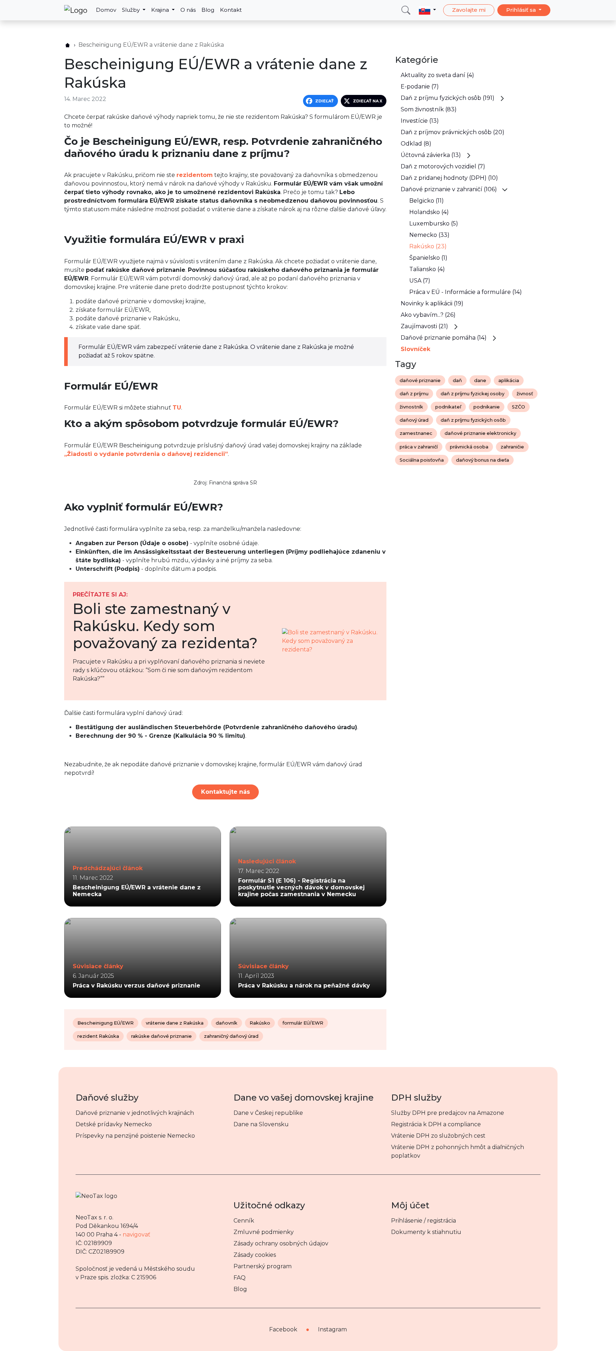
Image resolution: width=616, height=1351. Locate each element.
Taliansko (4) (427, 269)
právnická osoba (469, 447)
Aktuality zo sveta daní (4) (437, 75)
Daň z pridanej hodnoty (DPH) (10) (449, 177)
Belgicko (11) (426, 200)
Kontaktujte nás (225, 791)
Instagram (332, 1329)
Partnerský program (262, 1266)
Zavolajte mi (469, 9)
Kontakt (231, 9)
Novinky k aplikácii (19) (432, 303)
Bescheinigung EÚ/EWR (105, 1023)
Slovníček (415, 349)
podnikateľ (448, 407)
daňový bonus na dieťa (482, 460)
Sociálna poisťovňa (422, 460)
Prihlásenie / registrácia (423, 1220)
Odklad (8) (416, 143)
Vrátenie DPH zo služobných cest (438, 1135)
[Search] (406, 10)
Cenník (243, 1220)
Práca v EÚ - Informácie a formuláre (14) (465, 292)
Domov (106, 9)
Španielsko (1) (428, 257)
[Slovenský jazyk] (427, 10)
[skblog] (67, 45)
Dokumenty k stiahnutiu (426, 1232)
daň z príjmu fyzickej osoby (472, 393)
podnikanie (486, 407)
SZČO (518, 407)
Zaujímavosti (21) (424, 326)
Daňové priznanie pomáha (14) (444, 337)
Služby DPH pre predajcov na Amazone (447, 1112)
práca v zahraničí (419, 447)
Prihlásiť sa (521, 9)
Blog (207, 9)
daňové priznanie (420, 380)
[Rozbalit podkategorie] (502, 98)
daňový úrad (414, 420)
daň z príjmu (414, 393)
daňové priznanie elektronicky (480, 433)
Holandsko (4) (429, 212)
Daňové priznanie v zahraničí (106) (449, 189)
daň (457, 380)
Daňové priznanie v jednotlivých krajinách (135, 1112)
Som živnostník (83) (429, 109)
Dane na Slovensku (261, 1124)
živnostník (411, 407)
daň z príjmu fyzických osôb (473, 420)
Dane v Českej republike (268, 1112)
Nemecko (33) (429, 235)
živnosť (525, 393)
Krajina (160, 9)
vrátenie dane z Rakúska (175, 1023)
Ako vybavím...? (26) (428, 314)
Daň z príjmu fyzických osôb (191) (447, 98)
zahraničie (512, 447)
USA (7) (419, 280)
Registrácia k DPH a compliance (436, 1124)
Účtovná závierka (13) (431, 155)
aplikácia (508, 380)
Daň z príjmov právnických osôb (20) (452, 132)
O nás (188, 9)
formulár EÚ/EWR (302, 1023)
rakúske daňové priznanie (161, 1036)
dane (480, 380)
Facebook (283, 1329)
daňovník (226, 1023)
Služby (131, 9)
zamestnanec (416, 433)
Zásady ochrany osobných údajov (280, 1243)
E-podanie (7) (420, 86)
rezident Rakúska (98, 1036)
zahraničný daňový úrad (231, 1036)
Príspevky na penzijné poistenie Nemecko (135, 1135)
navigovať (136, 1234)
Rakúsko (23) (428, 246)
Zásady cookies (254, 1254)
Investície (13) (420, 120)
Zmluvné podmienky (263, 1232)
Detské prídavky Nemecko (114, 1124)
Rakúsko (260, 1023)
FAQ (239, 1277)
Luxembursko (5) (433, 223)
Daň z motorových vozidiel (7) (443, 166)
